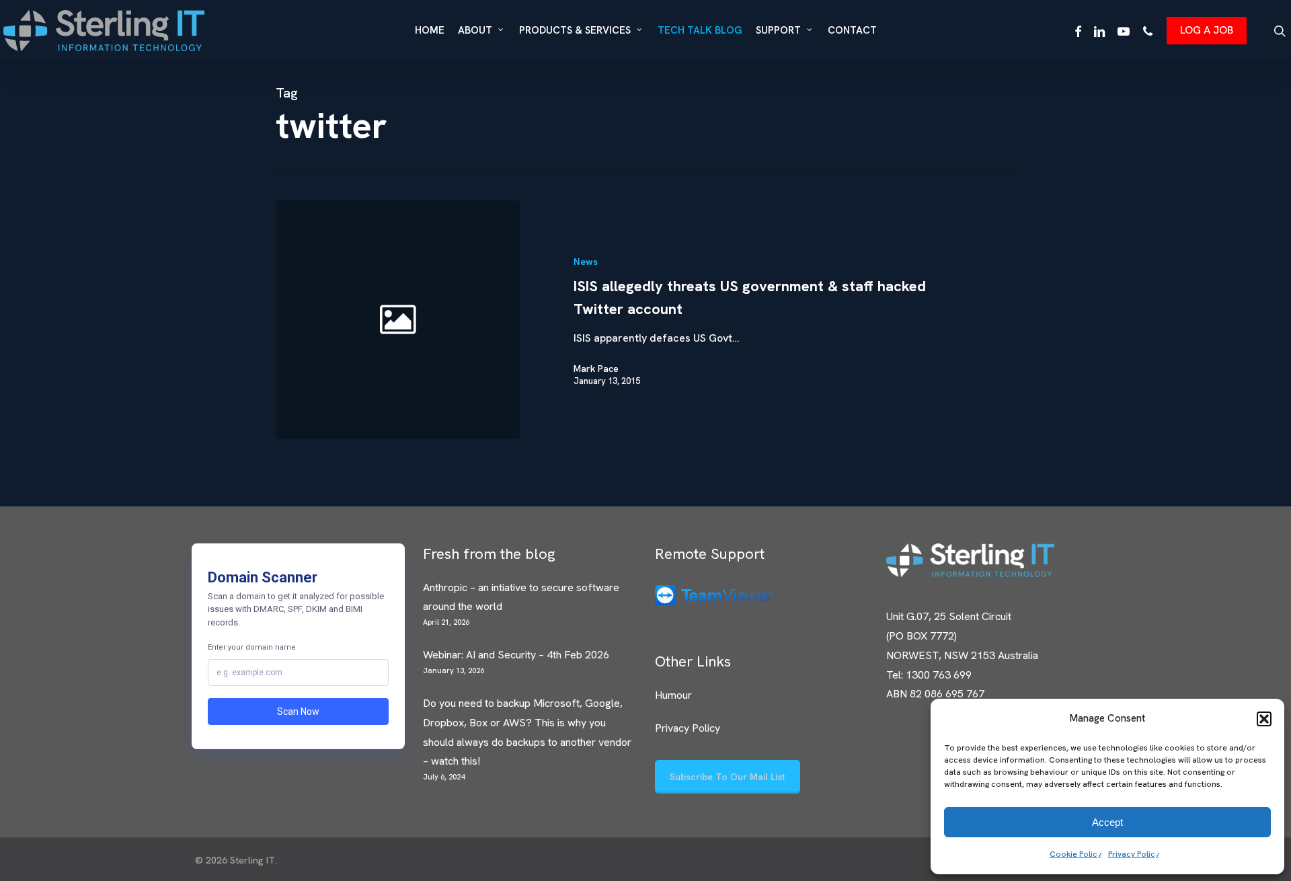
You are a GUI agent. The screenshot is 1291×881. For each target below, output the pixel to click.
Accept (1107, 822)
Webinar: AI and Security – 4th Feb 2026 (516, 655)
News (586, 262)
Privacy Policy (1133, 854)
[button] (1264, 719)
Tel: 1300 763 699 (929, 675)
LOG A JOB (1206, 30)
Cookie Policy (1075, 854)
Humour (673, 695)
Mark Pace (596, 368)
